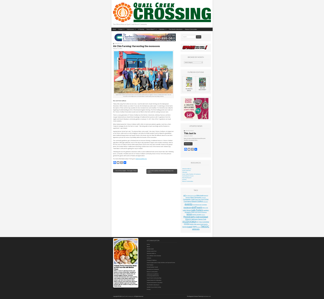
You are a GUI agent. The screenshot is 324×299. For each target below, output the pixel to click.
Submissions (130, 29)
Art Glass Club (189, 195)
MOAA (189, 214)
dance (189, 201)
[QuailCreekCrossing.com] (162, 11)
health (199, 207)
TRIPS (194, 227)
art (184, 195)
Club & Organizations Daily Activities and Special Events (161, 262)
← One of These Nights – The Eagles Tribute (125, 170)
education (205, 201)
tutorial (198, 227)
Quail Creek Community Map (154, 278)
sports (206, 224)
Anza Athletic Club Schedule (154, 255)
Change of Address (152, 260)
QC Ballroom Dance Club (197, 219)
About (114, 29)
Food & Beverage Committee (200, 204)
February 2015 (118, 43)
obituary (203, 214)
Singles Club (193, 224)
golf (194, 207)
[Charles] (145, 37)
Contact (120, 29)
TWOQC (205, 226)
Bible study (200, 195)
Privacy (149, 289)
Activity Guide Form (152, 251)
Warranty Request (186, 177)
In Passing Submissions (153, 275)
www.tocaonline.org (141, 159)
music (194, 214)
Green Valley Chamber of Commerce (191, 174)
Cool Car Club (199, 199)
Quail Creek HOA (186, 170)
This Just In (190, 133)
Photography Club (191, 216)
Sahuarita (184, 172)
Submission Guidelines (153, 274)
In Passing (141, 29)
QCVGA (186, 224)
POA (187, 219)
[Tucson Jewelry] (195, 108)
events (188, 204)
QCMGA (192, 221)
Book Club (194, 197)
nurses (199, 214)
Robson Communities (191, 29)
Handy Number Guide (152, 267)
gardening (188, 207)
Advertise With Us (186, 168)
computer (203, 197)
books (199, 197)
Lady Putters (197, 210)
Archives (184, 179)
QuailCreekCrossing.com (128, 296)
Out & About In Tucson (188, 176)
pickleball (204, 217)
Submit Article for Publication (154, 280)
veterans (195, 229)
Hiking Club (205, 207)
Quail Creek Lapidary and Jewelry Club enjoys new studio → (160, 171)
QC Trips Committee (202, 222)
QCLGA (186, 221)
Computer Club (188, 199)
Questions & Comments (153, 269)
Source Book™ (150, 29)
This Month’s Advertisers (176, 29)
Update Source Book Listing (154, 287)
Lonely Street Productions (200, 212)
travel (189, 226)
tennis (184, 227)
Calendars (162, 29)
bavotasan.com (207, 296)
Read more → (188, 143)
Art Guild (194, 195)
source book (200, 224)
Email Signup (150, 265)
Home (148, 244)
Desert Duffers (197, 201)
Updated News (189, 130)
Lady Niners (187, 210)
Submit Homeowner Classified (154, 282)
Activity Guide (150, 249)
